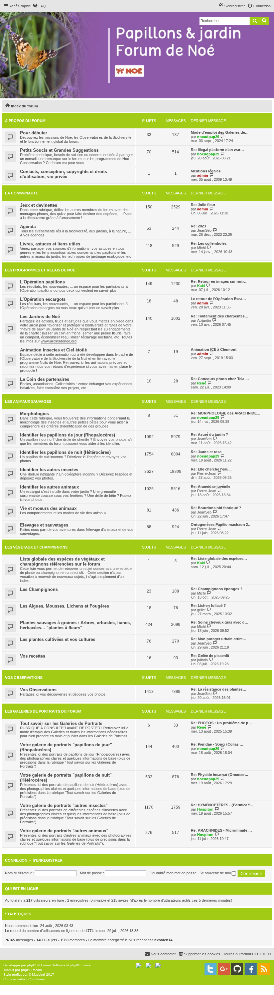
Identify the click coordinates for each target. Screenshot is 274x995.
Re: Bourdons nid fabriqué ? (216, 508)
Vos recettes (32, 656)
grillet (201, 610)
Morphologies (34, 413)
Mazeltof (38, 974)
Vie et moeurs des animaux (48, 508)
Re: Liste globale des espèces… (219, 559)
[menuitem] (39, 6)
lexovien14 (163, 940)
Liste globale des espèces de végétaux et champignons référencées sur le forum (62, 562)
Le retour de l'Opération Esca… (218, 299)
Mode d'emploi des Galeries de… (220, 132)
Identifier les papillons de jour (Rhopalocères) (67, 434)
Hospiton (205, 809)
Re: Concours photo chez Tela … (220, 379)
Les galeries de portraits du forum (43, 711)
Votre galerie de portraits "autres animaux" (64, 830)
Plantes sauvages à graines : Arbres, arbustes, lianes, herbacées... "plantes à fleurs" (75, 625)
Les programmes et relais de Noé (40, 270)
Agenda (28, 226)
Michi (201, 248)
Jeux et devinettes (38, 205)
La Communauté (21, 193)
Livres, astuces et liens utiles (50, 243)
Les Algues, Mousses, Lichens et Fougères (64, 606)
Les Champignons (39, 589)
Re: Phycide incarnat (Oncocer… (219, 775)
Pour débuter (33, 132)
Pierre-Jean (206, 473)
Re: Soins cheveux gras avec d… (219, 622)
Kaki (201, 286)
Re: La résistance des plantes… (218, 689)
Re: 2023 (198, 226)
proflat (17, 974)
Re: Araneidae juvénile (210, 486)
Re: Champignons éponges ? (217, 589)
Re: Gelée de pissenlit (210, 656)
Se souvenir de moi (215, 873)
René (201, 383)
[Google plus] (224, 969)
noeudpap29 (208, 137)
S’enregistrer (47, 860)
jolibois (202, 660)
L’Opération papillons (42, 281)
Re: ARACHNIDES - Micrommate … (221, 830)
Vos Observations (23, 678)
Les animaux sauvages (28, 401)
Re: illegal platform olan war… (217, 150)
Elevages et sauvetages (44, 525)
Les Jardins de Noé (40, 316)
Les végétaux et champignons (36, 547)
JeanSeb (204, 230)
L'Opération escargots (42, 299)
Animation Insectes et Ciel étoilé (53, 349)
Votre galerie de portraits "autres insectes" (64, 805)
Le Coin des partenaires (44, 379)
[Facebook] (251, 969)
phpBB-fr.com (31, 970)
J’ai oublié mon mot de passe (173, 873)
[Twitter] (210, 969)
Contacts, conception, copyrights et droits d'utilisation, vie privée (63, 174)
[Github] (237, 969)
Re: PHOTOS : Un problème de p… (221, 723)
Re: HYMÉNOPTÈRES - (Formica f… (222, 805)
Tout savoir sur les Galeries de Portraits (61, 723)
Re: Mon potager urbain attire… (218, 639)
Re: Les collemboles (209, 243)
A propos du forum (25, 121)
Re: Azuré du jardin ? (209, 434)
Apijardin (204, 320)
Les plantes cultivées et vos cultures (57, 639)
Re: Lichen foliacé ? (208, 606)
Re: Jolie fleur (203, 205)
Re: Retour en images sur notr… (219, 281)
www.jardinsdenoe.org (59, 341)
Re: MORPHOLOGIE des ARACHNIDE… (225, 413)
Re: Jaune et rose (206, 452)
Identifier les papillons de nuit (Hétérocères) (65, 452)
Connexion (16, 860)
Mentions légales (206, 171)
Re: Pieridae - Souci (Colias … (217, 744)
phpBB (32, 965)
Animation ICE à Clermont (214, 349)
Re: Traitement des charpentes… (219, 316)
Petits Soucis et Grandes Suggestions (59, 150)
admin (202, 175)
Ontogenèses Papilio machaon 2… (221, 525)
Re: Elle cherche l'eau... (211, 469)
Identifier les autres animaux (49, 486)
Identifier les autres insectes (49, 469)
